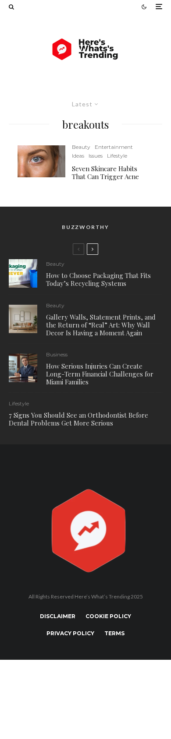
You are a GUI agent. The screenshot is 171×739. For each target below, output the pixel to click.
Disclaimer (57, 616)
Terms (114, 633)
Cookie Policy (108, 616)
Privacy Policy (70, 633)
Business (57, 354)
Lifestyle (117, 155)
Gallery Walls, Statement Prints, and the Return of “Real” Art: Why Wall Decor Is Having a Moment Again (101, 325)
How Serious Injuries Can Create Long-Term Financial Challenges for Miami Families (99, 374)
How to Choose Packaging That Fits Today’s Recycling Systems (98, 279)
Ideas (78, 155)
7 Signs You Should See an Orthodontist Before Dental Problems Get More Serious (78, 419)
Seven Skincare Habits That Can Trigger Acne (105, 172)
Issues (96, 155)
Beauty (81, 147)
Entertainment (114, 147)
